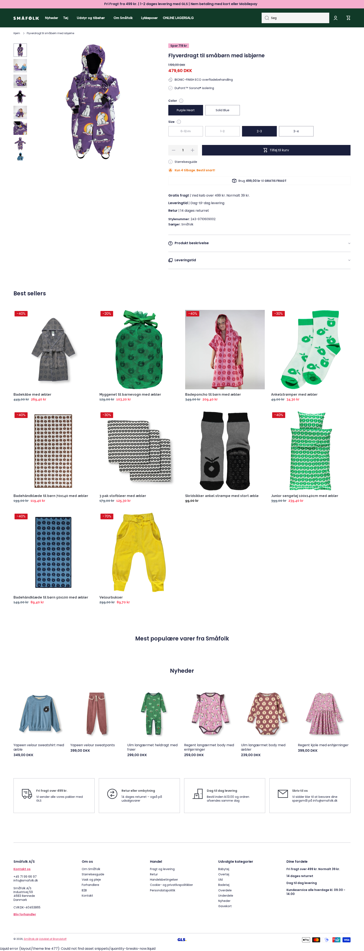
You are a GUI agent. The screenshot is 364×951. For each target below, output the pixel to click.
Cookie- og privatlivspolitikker (171, 885)
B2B (84, 890)
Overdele (225, 890)
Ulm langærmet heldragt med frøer (152, 747)
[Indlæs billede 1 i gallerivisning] (20, 50)
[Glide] (181, 101)
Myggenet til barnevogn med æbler (130, 394)
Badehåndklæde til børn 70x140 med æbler (50, 496)
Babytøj (223, 869)
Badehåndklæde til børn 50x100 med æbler (50, 597)
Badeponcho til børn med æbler (213, 394)
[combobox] (295, 18)
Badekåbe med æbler (32, 394)
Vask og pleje (91, 879)
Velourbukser (111, 597)
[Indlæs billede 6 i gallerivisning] (20, 128)
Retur (154, 874)
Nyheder (224, 901)
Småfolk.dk (31, 939)
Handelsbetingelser (164, 879)
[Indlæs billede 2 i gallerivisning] (20, 65)
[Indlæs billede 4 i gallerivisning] (20, 97)
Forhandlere (90, 885)
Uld (220, 879)
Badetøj (223, 885)
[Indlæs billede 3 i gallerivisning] (20, 81)
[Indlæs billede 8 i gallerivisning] (20, 159)
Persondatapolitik (162, 890)
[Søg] (265, 18)
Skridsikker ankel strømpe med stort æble (222, 496)
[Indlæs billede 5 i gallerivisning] (20, 112)
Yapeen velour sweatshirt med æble (38, 747)
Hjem (16, 33)
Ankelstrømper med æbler (294, 394)
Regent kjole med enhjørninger (323, 745)
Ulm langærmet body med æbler (263, 747)
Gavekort (225, 906)
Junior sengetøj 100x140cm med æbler (304, 496)
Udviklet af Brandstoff (53, 939)
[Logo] (26, 18)
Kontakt (87, 895)
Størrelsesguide (93, 874)
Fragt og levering (162, 869)
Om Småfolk (91, 869)
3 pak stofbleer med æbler (122, 496)
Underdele (225, 895)
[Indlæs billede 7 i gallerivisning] (20, 143)
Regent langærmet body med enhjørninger (209, 747)
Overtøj (223, 874)
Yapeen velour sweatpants (92, 745)
